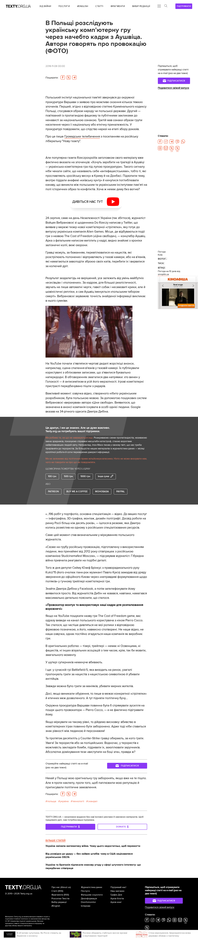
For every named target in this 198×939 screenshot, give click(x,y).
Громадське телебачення (82, 136)
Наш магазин (117, 891)
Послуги (85, 891)
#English (55, 905)
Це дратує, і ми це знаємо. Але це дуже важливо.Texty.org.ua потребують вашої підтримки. (78, 429)
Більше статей (56, 840)
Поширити (52, 77)
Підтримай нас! (118, 887)
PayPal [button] (120, 491)
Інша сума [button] (103, 476)
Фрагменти (57, 894)
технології (78, 801)
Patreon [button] (53, 491)
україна (64, 801)
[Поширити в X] (68, 77)
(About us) (65, 887)
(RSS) (60, 891)
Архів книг (116, 902)
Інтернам (85, 905)
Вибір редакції (59, 902)
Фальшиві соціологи (92, 894)
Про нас (55, 887)
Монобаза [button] (102, 491)
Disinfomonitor (88, 902)
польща (51, 801)
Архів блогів (117, 898)
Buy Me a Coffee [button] (77, 491)
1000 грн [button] (85, 476)
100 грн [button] (52, 476)
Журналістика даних (91, 887)
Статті (54, 891)
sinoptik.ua (163, 274)
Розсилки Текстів (60, 898)
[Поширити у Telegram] (74, 77)
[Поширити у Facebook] (63, 77)
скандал (92, 801)
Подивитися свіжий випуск (173, 88)
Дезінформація (89, 898)
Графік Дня (116, 894)
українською (31, 921)
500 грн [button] (68, 476)
